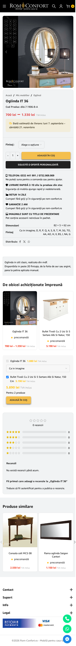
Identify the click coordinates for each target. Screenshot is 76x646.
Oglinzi (37, 95)
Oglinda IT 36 (20, 331)
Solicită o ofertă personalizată (38, 164)
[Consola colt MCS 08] (20, 531)
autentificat (27, 488)
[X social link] (24, 241)
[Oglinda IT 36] (20, 309)
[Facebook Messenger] (67, 639)
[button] (6, 51)
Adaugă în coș (46, 155)
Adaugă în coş (18, 400)
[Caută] (53, 6)
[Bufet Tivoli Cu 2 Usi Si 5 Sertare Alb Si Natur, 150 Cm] (56, 309)
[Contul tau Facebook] (20, 241)
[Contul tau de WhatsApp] (29, 241)
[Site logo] (29, 5)
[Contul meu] (61, 6)
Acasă (9, 95)
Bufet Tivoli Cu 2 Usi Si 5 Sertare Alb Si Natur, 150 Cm (56, 335)
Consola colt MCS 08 (20, 553)
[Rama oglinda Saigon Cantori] (56, 531)
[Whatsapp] (67, 629)
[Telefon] (67, 619)
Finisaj (9, 144)
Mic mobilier (22, 95)
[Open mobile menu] (4, 6)
